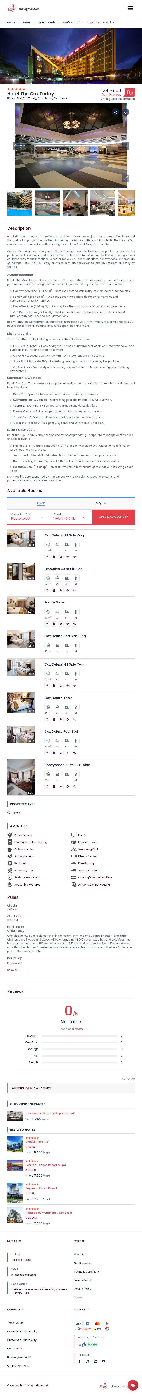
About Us (79, 1254)
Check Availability (113, 516)
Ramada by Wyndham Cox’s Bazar (49, 1213)
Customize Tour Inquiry (22, 1331)
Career (78, 1297)
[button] (125, 178)
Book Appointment (19, 1357)
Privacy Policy (82, 1280)
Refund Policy (82, 1289)
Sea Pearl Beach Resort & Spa (46, 1165)
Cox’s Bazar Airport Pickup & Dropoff (50, 1113)
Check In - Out (20, 514)
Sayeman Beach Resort (41, 1188)
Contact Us (14, 1348)
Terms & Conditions (86, 1271)
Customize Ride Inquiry (22, 1340)
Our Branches (82, 1263)
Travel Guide (15, 1323)
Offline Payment (18, 1366)
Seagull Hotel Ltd (37, 1142)
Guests (57, 514)
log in (28, 1088)
